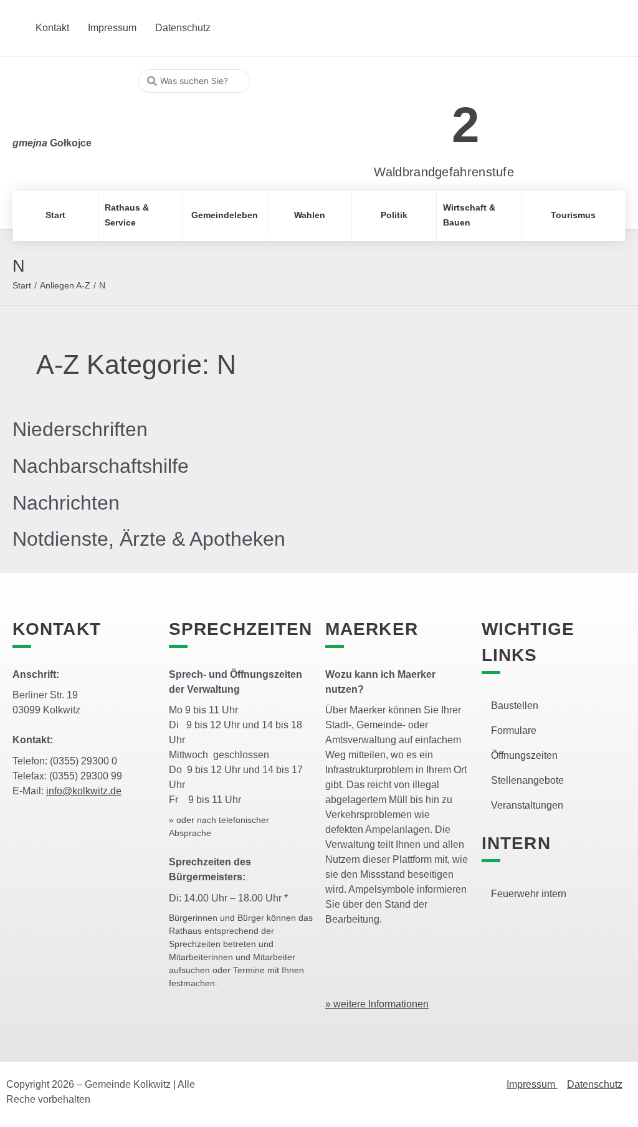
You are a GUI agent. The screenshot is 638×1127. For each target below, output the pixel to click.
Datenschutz (594, 1084)
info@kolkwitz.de (83, 791)
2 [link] (466, 125)
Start (21, 285)
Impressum (532, 1084)
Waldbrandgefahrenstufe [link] (444, 172)
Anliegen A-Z (65, 285)
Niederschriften (80, 429)
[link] (425, 118)
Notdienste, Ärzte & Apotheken (148, 539)
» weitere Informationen (377, 1004)
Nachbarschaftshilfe (100, 466)
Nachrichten (66, 503)
